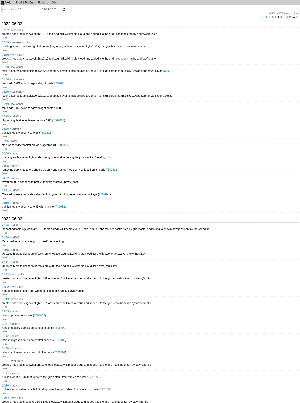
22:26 (5, 225)
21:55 (5, 249)
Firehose (43, 2)
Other (55, 2)
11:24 (5, 360)
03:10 (5, 202)
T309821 (168, 70)
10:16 (5, 385)
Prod (19, 2)
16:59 (5, 42)
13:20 (5, 128)
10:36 (5, 153)
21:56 (5, 237)
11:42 (5, 336)
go (69, 9)
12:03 (5, 311)
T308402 (39, 315)
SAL (8, 2)
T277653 (93, 377)
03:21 (5, 190)
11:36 (5, 348)
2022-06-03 (11, 23)
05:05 (5, 165)
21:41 (5, 262)
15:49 (5, 104)
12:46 (5, 141)
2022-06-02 (11, 218)
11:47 (5, 323)
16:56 (5, 54)
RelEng (29, 2)
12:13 (5, 299)
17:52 (5, 30)
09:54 (5, 397)
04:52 (5, 178)
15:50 (5, 67)
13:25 (5, 116)
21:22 (5, 274)
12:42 (5, 286)
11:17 (5, 373)
